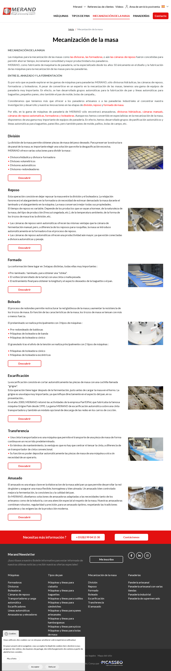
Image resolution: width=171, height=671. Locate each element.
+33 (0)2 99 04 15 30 (88, 537)
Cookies (12, 633)
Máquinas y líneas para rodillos (65, 598)
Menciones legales (86, 655)
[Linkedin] (139, 555)
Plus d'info (11, 658)
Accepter (35, 666)
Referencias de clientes (101, 6)
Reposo (92, 586)
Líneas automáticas (19, 610)
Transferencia (96, 602)
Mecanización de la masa (111, 15)
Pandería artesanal (138, 582)
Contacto (160, 15)
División (92, 582)
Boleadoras (14, 590)
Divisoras (13, 586)
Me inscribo (106, 559)
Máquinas (61, 15)
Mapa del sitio (105, 655)
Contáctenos (131, 537)
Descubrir (24, 177)
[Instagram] (147, 555)
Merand (77, 6)
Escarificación (96, 598)
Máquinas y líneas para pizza (64, 626)
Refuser (52, 666)
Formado (93, 590)
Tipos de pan (81, 15)
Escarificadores (17, 606)
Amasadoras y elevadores (22, 614)
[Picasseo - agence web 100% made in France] (111, 663)
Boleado (93, 594)
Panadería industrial (139, 594)
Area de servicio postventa (144, 6)
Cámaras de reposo (19, 594)
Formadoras (15, 582)
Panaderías (141, 15)
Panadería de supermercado (144, 598)
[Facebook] (131, 555)
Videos (119, 6)
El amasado (94, 606)
